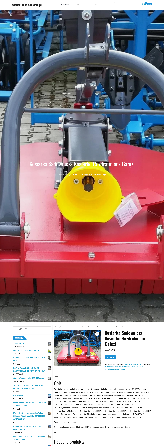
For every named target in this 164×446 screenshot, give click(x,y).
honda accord (109, 366)
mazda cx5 (118, 366)
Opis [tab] (57, 376)
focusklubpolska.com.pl (27, 4)
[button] (97, 334)
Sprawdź (110, 357)
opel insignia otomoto (129, 366)
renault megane (119, 369)
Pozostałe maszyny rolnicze (76, 327)
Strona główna (59, 327)
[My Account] (142, 4)
